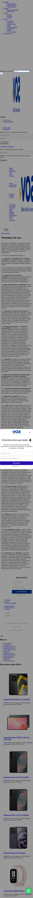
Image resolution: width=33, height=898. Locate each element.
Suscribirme (16, 463)
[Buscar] (1, 73)
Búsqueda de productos (6, 71)
